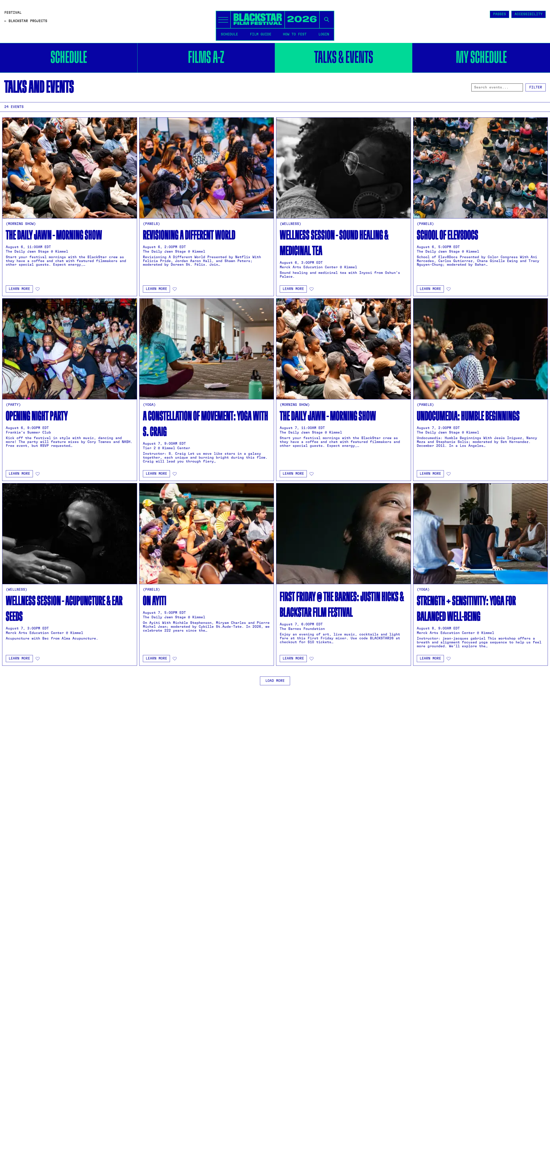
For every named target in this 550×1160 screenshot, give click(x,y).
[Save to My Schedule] (38, 289)
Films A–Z (206, 57)
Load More (275, 680)
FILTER (535, 87)
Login (323, 34)
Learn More (19, 289)
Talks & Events (343, 57)
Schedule (68, 57)
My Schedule (481, 57)
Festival (12, 12)
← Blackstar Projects (25, 21)
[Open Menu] (223, 19)
